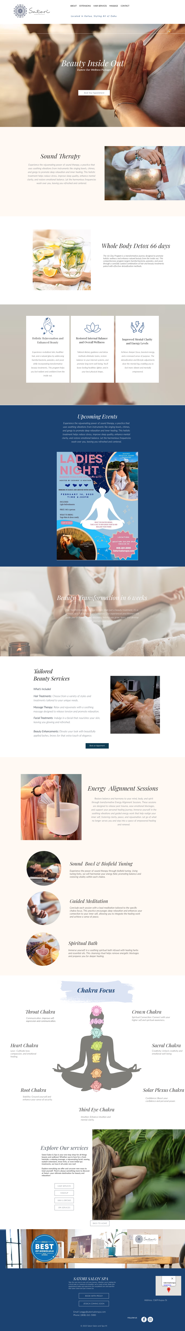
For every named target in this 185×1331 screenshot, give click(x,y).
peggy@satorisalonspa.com (93, 1311)
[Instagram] (150, 1319)
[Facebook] (144, 1319)
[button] (94, 1303)
